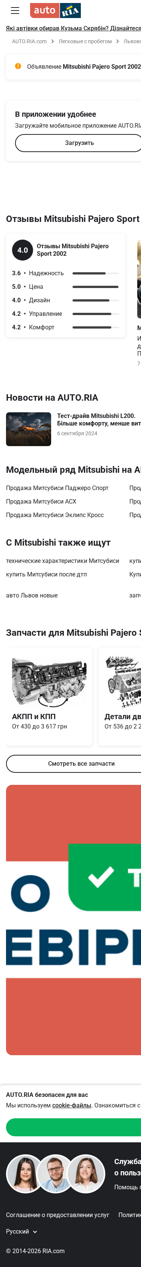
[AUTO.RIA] (55, 10)
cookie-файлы (71, 1105)
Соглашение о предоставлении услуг (57, 1215)
